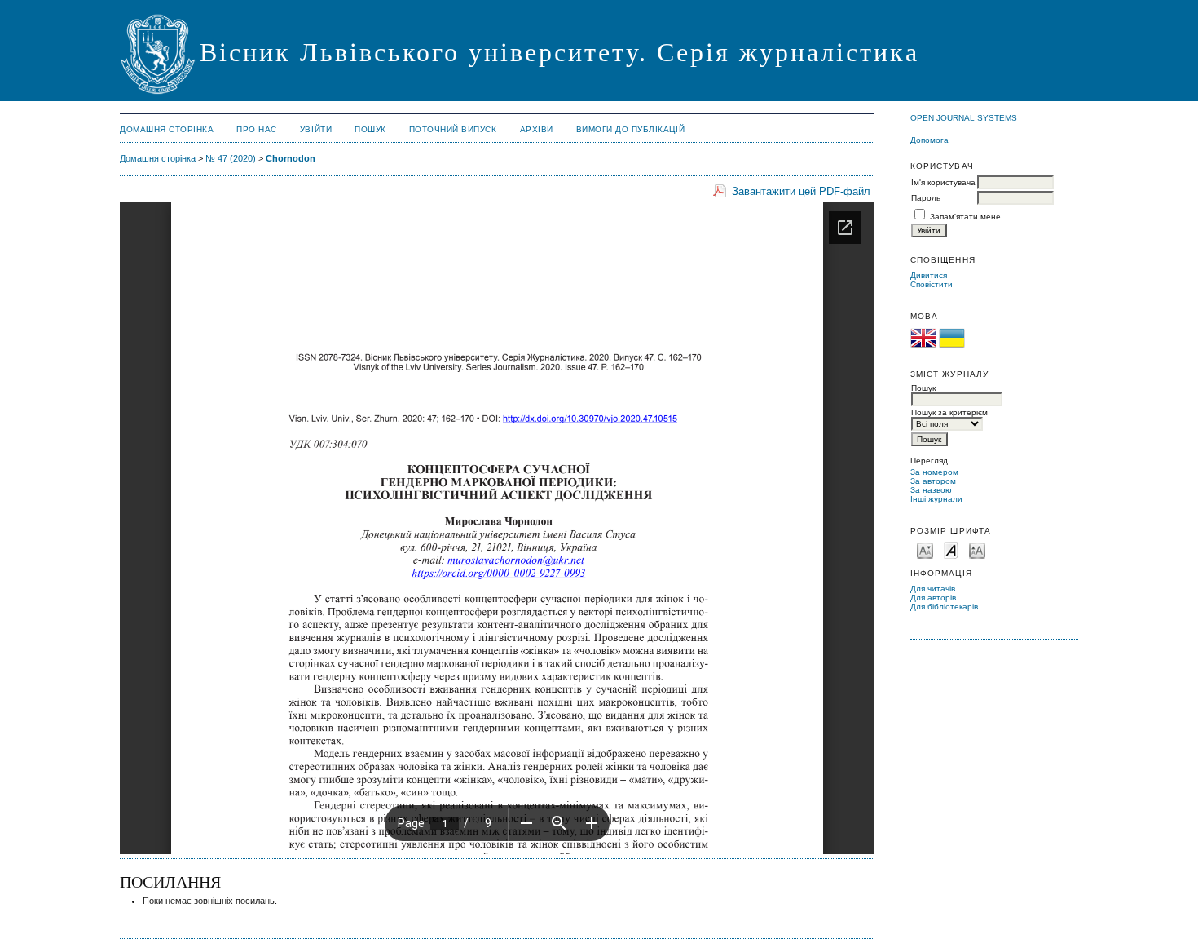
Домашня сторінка (167, 129)
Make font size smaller (925, 549)
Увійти (316, 129)
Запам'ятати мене (965, 216)
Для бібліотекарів (944, 606)
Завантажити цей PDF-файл (801, 191)
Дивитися (928, 275)
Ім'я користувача (943, 182)
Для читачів (932, 588)
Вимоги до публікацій (630, 129)
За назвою (931, 489)
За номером (934, 471)
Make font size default (951, 549)
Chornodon (290, 158)
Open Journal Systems (963, 117)
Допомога (929, 139)
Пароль (925, 197)
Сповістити (931, 284)
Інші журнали (936, 498)
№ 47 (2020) (230, 158)
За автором (933, 480)
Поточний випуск (453, 129)
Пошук (370, 129)
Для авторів (933, 597)
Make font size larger (977, 549)
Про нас (256, 129)
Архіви (536, 129)
